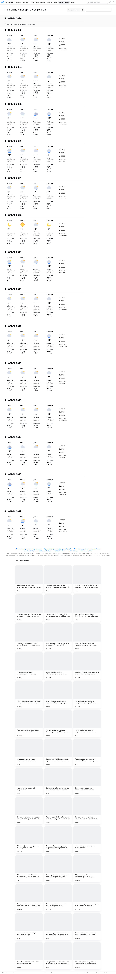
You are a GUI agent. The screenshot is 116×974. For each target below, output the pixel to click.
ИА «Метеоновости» (109, 972)
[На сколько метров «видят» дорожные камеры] (29, 926)
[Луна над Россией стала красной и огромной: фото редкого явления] (58, 868)
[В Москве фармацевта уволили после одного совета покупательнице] (29, 839)
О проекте (47, 972)
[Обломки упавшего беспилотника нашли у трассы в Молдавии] (87, 666)
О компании (9, 972)
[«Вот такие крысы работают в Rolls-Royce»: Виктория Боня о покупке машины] (87, 608)
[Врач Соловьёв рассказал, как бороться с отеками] (29, 955)
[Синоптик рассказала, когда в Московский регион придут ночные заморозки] (58, 695)
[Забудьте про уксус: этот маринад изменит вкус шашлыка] (87, 810)
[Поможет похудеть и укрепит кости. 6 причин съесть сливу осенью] (29, 637)
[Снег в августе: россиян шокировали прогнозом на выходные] (87, 781)
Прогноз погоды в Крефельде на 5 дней (57, 549)
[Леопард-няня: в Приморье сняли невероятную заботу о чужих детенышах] (29, 608)
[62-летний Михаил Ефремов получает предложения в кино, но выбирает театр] (29, 868)
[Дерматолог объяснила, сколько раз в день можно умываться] (58, 781)
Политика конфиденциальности (59, 972)
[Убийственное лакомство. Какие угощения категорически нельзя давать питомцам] (29, 695)
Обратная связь (90, 972)
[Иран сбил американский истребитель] (29, 781)
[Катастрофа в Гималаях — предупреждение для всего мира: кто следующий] (29, 579)
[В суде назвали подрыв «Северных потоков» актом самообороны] (58, 666)
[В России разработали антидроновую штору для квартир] (87, 868)
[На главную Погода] (8, 2)
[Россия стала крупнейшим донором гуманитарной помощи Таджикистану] (87, 695)
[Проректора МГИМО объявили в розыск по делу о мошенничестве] (58, 810)
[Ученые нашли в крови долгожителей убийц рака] (29, 666)
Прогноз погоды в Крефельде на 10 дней (37, 551)
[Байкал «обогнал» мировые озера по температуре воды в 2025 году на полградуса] (58, 839)
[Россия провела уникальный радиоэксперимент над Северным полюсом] (58, 897)
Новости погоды (60, 551)
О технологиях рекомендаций (77, 972)
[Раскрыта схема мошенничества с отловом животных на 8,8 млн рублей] (29, 897)
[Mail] (2, 2)
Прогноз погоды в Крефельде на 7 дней (87, 549)
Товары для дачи (86, 551)
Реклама (15, 972)
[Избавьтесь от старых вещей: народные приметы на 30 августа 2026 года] (58, 608)
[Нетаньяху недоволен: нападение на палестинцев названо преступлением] (87, 897)
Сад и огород (73, 551)
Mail (3, 972)
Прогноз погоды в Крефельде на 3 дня (28, 549)
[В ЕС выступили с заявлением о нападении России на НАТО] (58, 637)
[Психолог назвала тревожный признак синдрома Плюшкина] (29, 723)
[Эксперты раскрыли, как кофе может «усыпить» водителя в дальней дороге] (87, 955)
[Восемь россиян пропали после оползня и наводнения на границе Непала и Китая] (29, 810)
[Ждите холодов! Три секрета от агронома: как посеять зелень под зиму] (58, 752)
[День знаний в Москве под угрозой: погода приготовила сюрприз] (87, 637)
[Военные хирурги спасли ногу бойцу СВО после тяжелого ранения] (87, 926)
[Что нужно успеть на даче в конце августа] (87, 839)
